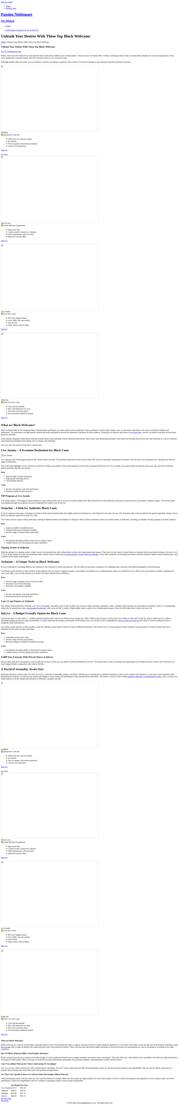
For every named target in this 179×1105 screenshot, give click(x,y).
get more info (136, 432)
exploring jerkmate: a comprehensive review (144, 676)
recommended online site (36, 608)
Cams (19, 51)
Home (8, 6)
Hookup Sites (11, 8)
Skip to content (7, 2)
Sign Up (4, 150)
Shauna (14, 51)
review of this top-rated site (128, 621)
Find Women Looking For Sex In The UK (22, 30)
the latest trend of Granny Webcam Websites (82, 554)
